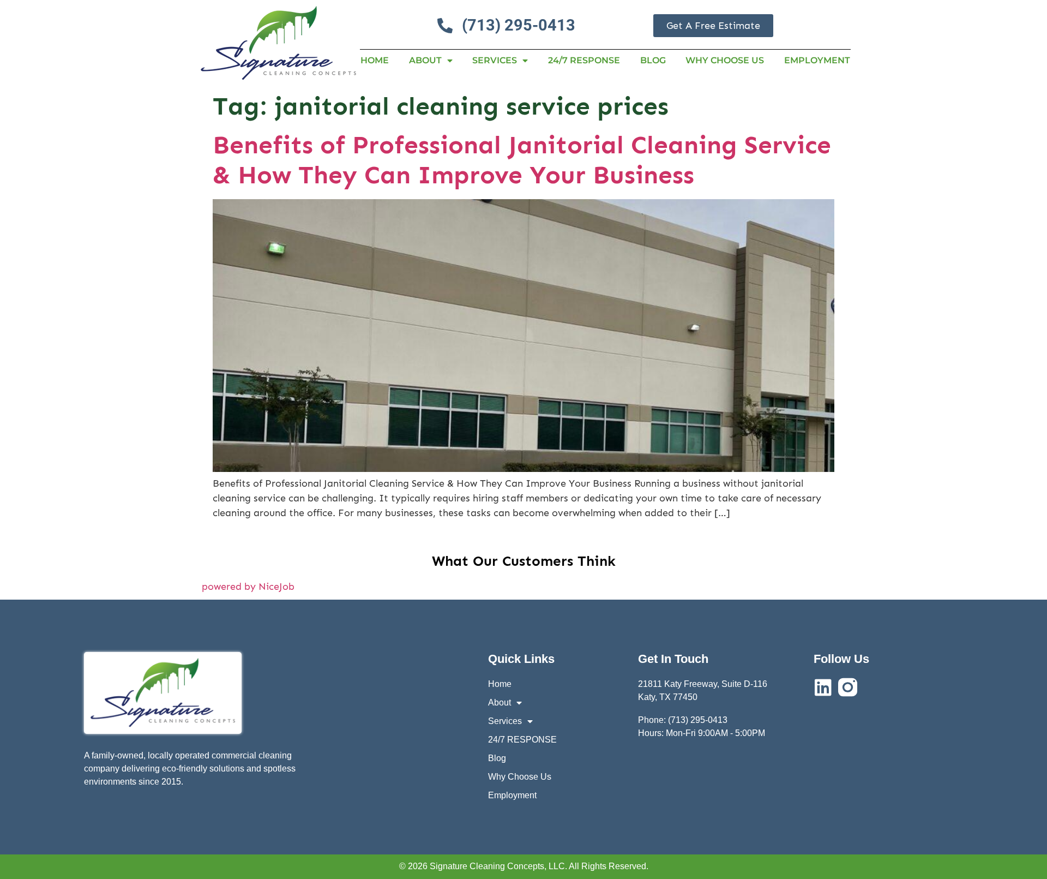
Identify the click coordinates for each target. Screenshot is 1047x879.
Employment (817, 60)
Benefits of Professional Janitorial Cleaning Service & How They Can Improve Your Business (522, 160)
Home (374, 60)
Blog (653, 60)
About (425, 60)
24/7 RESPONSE (584, 60)
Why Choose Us (724, 60)
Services (494, 60)
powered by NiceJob (248, 587)
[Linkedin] (823, 687)
